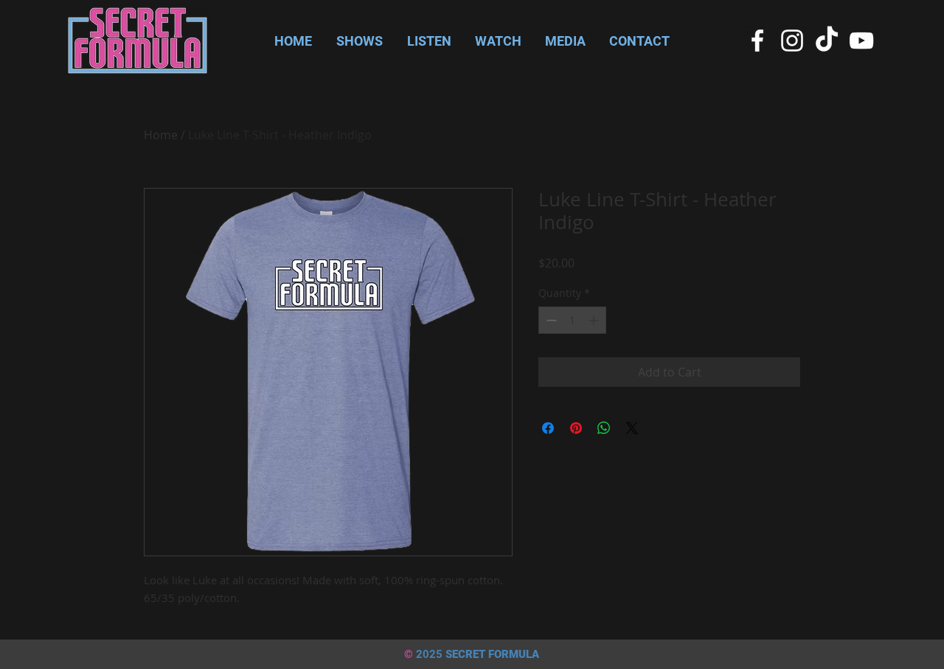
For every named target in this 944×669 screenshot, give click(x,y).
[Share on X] (632, 428)
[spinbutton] (572, 320)
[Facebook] (757, 40)
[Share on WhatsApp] (604, 428)
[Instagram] (792, 40)
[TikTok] (826, 40)
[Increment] (595, 320)
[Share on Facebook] (548, 428)
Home (161, 135)
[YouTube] (861, 40)
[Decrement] (550, 320)
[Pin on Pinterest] (576, 428)
